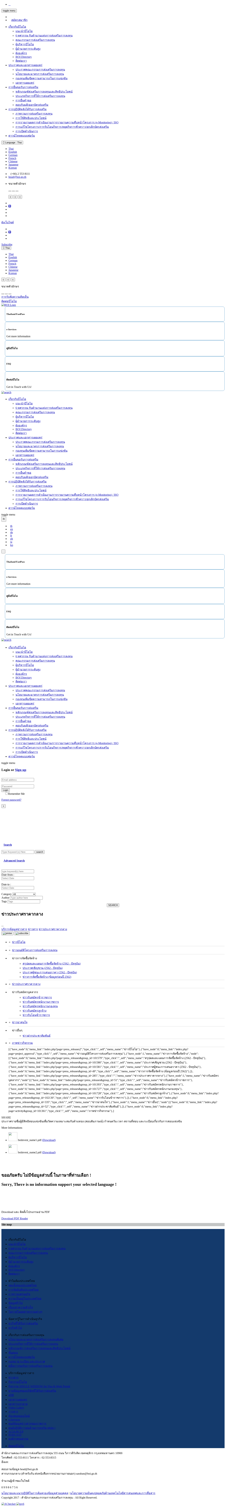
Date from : (7, 874)
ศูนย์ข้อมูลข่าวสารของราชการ (27, 1423)
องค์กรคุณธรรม (18, 1438)
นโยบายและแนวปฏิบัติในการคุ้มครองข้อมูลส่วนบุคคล (34, 1493)
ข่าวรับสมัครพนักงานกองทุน (40, 1006)
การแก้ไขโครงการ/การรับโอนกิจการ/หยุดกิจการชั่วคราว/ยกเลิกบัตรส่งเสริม (62, 126)
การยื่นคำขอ (23, 100)
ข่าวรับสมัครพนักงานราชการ (41, 1001)
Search (8, 844)
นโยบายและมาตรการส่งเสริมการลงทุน (40, 73)
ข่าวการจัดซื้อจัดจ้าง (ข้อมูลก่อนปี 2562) (47, 976)
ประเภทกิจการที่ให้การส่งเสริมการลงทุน (40, 95)
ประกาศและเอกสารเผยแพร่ (25, 65)
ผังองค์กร (21, 53)
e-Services (14, 1419)
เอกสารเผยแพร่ (25, 82)
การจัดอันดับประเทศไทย (23, 1289)
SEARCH (113, 905)
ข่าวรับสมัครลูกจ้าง (34, 1010)
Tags (4, 901)
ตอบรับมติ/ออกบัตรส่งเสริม (32, 104)
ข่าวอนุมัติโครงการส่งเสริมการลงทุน (34, 950)
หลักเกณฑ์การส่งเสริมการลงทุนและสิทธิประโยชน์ (39, 1348)
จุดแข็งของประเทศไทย (22, 1285)
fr (11, 535)
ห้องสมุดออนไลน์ (19, 1415)
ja (11, 541)
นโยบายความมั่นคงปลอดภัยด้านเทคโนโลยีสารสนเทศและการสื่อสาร (112, 1493)
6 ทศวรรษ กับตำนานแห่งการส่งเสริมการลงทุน (44, 35)
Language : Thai (13, 142)
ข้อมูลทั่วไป (15, 1302)
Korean (12, 167)
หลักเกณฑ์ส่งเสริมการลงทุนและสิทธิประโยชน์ (44, 91)
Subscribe (6, 244)
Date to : (6, 884)
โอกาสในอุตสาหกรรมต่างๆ (25, 1311)
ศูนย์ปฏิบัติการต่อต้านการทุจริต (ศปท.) (31, 1427)
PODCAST (15, 1434)
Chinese (12, 161)
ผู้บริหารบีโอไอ (25, 44)
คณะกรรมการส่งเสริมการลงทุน (35, 39)
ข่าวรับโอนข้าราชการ (36, 1015)
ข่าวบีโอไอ (18, 942)
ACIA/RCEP (15, 1431)
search (39, 852)
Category (6, 894)
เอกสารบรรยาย (18, 1403)
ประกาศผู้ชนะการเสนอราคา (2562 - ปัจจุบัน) (50, 972)
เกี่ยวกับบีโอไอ (17, 26)
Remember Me (16, 793)
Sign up (20, 770)
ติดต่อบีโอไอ (16, 1445)
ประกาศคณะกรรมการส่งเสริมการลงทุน (40, 69)
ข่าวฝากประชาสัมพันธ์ (36, 1035)
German (12, 155)
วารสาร (13, 1411)
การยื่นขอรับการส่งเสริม (23, 87)
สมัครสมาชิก (19, 20)
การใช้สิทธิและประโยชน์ (31, 118)
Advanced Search (14, 860)
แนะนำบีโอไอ (24, 31)
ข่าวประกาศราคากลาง (26, 984)
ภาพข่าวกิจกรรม (22, 1042)
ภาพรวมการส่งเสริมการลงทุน (34, 113)
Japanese (13, 164)
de (11, 532)
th (11, 525)
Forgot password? (11, 799)
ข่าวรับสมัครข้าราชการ (37, 997)
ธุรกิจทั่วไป (15, 1327)
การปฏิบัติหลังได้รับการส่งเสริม (27, 109)
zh (11, 538)
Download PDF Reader (14, 1218)
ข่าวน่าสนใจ (19, 1022)
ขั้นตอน (13, 1352)
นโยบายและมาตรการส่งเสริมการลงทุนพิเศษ (35, 1339)
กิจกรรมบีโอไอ (17, 1381)
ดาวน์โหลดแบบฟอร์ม (21, 135)
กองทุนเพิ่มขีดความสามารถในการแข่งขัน (41, 78)
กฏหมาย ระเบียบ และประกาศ (26, 1361)
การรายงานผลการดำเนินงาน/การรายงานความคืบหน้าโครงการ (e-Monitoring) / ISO (67, 122)
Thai (11, 148)
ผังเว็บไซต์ (7, 222)
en (11, 529)
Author (5, 897)
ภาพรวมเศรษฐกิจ (19, 1294)
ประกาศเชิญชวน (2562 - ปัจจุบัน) (43, 967)
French (12, 158)
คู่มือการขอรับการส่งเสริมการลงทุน (30, 1365)
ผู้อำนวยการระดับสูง (28, 48)
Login (5, 790)
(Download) (49, 1140)
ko (11, 545)
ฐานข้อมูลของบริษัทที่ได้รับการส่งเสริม (32, 1390)
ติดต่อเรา (21, 60)
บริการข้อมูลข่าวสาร (14, 929)
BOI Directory (24, 56)
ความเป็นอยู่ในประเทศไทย (24, 1298)
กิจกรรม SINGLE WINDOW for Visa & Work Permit (39, 1386)
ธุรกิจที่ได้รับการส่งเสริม (23, 1323)
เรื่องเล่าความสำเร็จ (20, 1307)
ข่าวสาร (13, 1377)
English (12, 151)
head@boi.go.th (17, 176)
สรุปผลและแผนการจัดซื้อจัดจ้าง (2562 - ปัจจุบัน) (52, 963)
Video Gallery (16, 1407)
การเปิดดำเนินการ (27, 131)
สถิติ (11, 1395)
